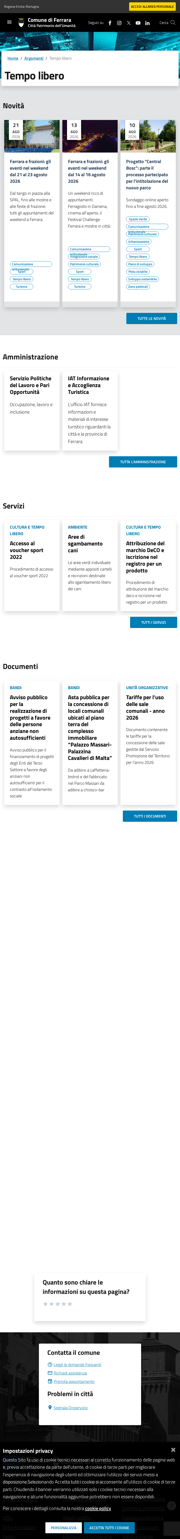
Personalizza (63, 1528)
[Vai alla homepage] (23, 22)
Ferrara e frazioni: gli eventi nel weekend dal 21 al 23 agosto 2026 (30, 171)
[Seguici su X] (126, 22)
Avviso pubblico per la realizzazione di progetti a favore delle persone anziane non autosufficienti (30, 717)
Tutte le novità (152, 318)
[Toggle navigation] (9, 22)
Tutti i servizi (153, 622)
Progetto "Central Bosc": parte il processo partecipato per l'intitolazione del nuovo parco (147, 174)
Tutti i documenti (150, 816)
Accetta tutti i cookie (109, 1528)
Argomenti (33, 58)
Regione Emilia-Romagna (21, 6)
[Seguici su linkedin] (145, 22)
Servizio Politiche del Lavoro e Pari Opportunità (30, 385)
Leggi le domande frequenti (77, 1364)
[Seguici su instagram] (117, 22)
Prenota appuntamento (74, 1381)
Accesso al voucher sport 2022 (26, 550)
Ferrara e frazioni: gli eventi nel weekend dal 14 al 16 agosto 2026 (88, 171)
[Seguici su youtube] (136, 22)
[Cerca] (173, 22)
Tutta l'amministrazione (143, 462)
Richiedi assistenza (70, 1373)
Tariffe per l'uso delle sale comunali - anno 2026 (145, 707)
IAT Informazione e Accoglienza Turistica (88, 385)
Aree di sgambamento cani (85, 543)
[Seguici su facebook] (108, 22)
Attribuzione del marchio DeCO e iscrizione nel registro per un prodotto (145, 556)
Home (13, 58)
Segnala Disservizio (71, 1408)
